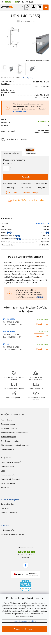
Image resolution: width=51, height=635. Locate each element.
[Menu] (46, 7)
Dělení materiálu (7, 466)
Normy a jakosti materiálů (11, 462)
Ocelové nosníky (43, 223)
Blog (3, 470)
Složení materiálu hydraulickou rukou (15, 445)
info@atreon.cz (25, 557)
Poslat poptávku (20, 111)
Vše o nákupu (6, 420)
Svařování (5, 508)
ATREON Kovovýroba (10, 499)
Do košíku (25, 177)
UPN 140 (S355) (27, 78)
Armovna (5, 525)
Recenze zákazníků (8, 475)
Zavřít (14, 149)
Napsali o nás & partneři (10, 479)
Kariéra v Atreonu (8, 483)
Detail (39, 324)
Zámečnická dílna (7, 504)
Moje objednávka (7, 449)
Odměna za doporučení (10, 441)
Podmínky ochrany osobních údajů (14, 432)
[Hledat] (27, 7)
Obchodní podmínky (9, 428)
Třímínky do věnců (8, 530)
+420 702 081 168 (25, 552)
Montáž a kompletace (9, 512)
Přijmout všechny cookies (24, 629)
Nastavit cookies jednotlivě (25, 621)
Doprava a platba (8, 424)
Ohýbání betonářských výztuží (12, 534)
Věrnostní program (8, 436)
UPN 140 (39, 297)
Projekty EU (5, 487)
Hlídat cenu (13, 192)
